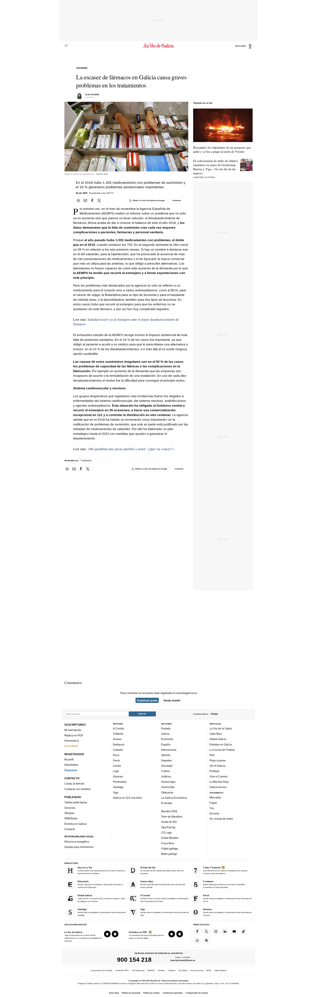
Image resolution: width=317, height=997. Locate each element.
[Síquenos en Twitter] (207, 931)
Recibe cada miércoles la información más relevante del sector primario (162, 884)
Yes (212, 808)
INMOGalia (70, 818)
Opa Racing (168, 827)
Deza (116, 755)
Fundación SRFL (122, 970)
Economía (167, 739)
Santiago (118, 787)
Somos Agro (168, 781)
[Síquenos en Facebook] (197, 931)
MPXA (208, 970)
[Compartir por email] (85, 200)
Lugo (116, 771)
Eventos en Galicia (75, 823)
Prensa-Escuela (196, 970)
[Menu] (66, 46)
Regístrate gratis (147, 700)
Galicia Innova (218, 787)
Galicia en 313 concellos (127, 797)
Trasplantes (86, 460)
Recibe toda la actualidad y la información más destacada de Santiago (102, 912)
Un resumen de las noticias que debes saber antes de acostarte (162, 870)
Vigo (115, 792)
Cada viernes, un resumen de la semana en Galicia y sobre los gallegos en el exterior (101, 898)
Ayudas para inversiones (78, 847)
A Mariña (118, 733)
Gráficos (166, 776)
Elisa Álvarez (92, 95)
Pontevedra (119, 781)
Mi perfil (69, 759)
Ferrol (116, 760)
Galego (214, 714)
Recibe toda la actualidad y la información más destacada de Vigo (164, 912)
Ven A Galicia (217, 765)
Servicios (69, 807)
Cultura (165, 771)
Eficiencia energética (76, 841)
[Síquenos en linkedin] (225, 931)
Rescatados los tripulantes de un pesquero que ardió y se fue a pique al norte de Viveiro (222, 149)
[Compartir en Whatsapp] (78, 200)
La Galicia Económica (174, 797)
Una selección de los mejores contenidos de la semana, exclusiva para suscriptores (225, 870)
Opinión (165, 755)
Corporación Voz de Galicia (101, 970)
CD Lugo (166, 832)
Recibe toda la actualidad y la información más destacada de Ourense (227, 912)
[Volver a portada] (158, 46)
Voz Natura (182, 970)
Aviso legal (114, 993)
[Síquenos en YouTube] (234, 931)
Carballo (118, 749)
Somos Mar (168, 787)
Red (212, 755)
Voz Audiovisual (138, 970)
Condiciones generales (173, 993)
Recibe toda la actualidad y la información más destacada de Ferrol (227, 898)
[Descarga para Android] (115, 934)
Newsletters (71, 764)
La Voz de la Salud (221, 728)
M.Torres (210, 177)
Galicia (165, 733)
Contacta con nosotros (77, 789)
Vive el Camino (219, 776)
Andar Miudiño (169, 837)
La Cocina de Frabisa (222, 749)
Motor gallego (169, 853)
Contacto (69, 829)
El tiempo (166, 803)
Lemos (117, 765)
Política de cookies (151, 993)
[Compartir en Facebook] (92, 200)
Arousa (117, 739)
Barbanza (118, 744)
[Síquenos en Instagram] (216, 931)
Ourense (118, 776)
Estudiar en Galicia (221, 744)
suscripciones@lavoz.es (182, 960)
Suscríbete (71, 746)
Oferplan (69, 813)
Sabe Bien (216, 733)
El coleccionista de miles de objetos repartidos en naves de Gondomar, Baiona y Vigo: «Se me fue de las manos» (215, 167)
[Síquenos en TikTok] (243, 931)
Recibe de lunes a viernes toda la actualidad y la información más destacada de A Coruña (164, 898)
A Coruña (118, 728)
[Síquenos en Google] (207, 941)
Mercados (215, 797)
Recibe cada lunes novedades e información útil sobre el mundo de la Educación (100, 884)
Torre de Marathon (171, 816)
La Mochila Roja (219, 781)
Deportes (166, 760)
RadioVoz (151, 970)
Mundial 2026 (169, 811)
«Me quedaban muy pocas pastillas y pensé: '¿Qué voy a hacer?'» (131, 449)
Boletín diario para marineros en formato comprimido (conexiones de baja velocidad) (224, 884)
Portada (165, 728)
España (165, 744)
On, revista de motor (221, 818)
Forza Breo (167, 843)
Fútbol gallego (169, 848)
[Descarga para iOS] (107, 934)
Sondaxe (161, 970)
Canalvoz (172, 970)
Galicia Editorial (220, 970)
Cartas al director (74, 783)
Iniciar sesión (172, 700)
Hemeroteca (71, 740)
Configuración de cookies (197, 993)
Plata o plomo (218, 760)
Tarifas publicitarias (75, 802)
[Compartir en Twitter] (99, 200)
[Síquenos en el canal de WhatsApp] (197, 941)
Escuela (214, 813)
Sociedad (166, 765)
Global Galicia (218, 739)
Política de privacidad (131, 993)
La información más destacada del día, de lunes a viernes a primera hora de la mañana (101, 870)
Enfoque (214, 771)
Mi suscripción (72, 730)
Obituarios (167, 792)
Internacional (168, 749)
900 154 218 (134, 959)
